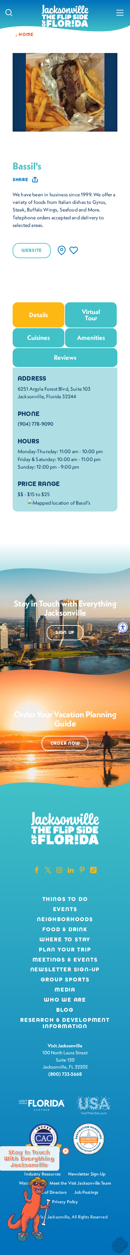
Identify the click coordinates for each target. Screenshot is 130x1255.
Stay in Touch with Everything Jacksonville (29, 1158)
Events (65, 909)
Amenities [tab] (91, 337)
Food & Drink (65, 929)
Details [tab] (38, 315)
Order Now (65, 743)
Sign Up (65, 632)
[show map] (62, 250)
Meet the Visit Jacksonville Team (80, 1183)
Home (26, 34)
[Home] (65, 16)
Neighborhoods (65, 919)
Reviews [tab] (65, 357)
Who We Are (65, 1000)
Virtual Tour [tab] (91, 315)
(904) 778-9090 (35, 424)
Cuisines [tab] (38, 337)
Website (31, 250)
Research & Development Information (65, 1023)
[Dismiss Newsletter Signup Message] (65, 1151)
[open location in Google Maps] (59, 502)
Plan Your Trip (65, 950)
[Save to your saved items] (73, 250)
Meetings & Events (65, 960)
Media (65, 990)
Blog (65, 1009)
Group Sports (65, 980)
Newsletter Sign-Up (65, 970)
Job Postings (86, 1192)
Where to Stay (65, 939)
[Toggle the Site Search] (9, 12)
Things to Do (65, 899)
